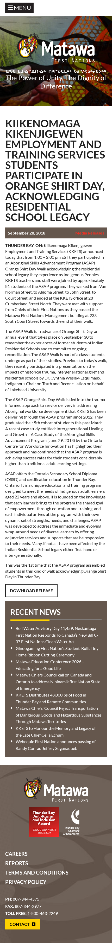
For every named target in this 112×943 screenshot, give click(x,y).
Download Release (31, 590)
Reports (16, 863)
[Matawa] (56, 49)
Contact (20, 924)
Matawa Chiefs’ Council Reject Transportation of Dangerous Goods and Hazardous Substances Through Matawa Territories (59, 715)
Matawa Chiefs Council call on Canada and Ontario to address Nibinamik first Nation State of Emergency (58, 681)
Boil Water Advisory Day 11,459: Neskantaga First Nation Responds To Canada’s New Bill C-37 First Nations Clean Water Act (57, 635)
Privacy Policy (25, 882)
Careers (16, 854)
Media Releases (89, 232)
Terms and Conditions (37, 872)
